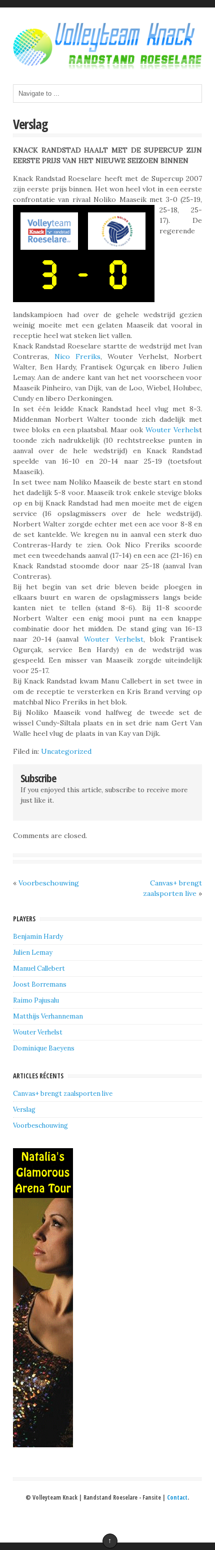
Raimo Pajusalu (36, 1000)
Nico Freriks (74, 356)
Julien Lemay (32, 952)
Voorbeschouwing (48, 882)
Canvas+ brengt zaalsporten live (62, 1093)
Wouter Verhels (172, 429)
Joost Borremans (39, 984)
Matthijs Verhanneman (48, 1016)
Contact (177, 1497)
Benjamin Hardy (38, 936)
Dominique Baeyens (43, 1048)
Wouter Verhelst (114, 639)
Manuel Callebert (39, 968)
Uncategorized (66, 751)
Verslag (30, 124)
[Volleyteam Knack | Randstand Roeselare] (107, 66)
